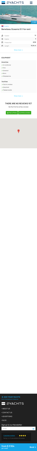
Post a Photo (12, 113)
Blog (4, 420)
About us (6, 409)
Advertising (7, 416)
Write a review (25, 113)
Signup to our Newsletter (11, 425)
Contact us (7, 412)
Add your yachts (11, 397)
